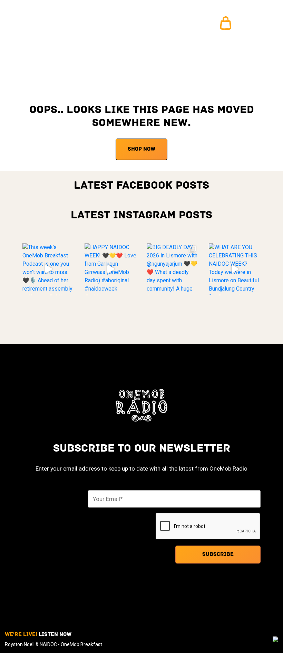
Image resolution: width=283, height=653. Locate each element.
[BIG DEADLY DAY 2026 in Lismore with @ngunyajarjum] (172, 269)
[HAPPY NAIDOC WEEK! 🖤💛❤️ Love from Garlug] (110, 269)
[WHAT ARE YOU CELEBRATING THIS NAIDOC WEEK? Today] (235, 269)
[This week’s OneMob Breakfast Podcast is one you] (48, 269)
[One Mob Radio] (44, 23)
